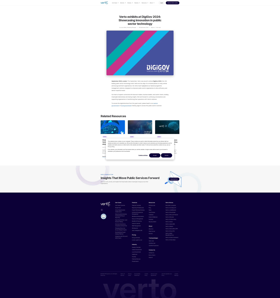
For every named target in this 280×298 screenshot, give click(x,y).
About (151, 3)
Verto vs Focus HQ (170, 231)
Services (122, 3)
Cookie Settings (176, 274)
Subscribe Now (174, 179)
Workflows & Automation (138, 216)
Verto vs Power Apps (170, 239)
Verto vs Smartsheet (170, 212)
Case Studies (152, 212)
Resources (144, 3)
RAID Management (136, 225)
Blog (150, 207)
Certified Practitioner (154, 245)
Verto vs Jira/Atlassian (171, 210)
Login (161, 3)
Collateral (151, 214)
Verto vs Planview (170, 217)
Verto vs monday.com (171, 207)
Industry (129, 3)
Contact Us (151, 252)
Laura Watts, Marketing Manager (128, 27)
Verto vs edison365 (170, 224)
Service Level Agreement (154, 274)
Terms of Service (123, 274)
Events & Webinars (153, 217)
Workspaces (135, 228)
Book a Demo (152, 255)
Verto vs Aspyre (169, 226)
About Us (151, 229)
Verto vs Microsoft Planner (172, 214)
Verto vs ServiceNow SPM (172, 228)
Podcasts (151, 219)
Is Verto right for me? (137, 240)
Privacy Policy (129, 274)
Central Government (137, 249)
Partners (151, 233)
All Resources (152, 205)
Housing (134, 256)
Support (151, 257)
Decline (166, 155)
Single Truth (118, 207)
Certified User (152, 243)
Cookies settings (143, 155)
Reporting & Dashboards (138, 207)
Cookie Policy (146, 274)
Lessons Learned (136, 223)
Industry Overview (136, 247)
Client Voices (152, 231)
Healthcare (134, 254)
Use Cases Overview (120, 205)
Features (136, 3)
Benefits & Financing (137, 221)
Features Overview (136, 205)
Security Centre (152, 221)
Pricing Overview (136, 237)
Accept (155, 155)
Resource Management (137, 218)
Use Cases (114, 3)
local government (126, 105)
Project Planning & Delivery (138, 210)
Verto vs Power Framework (172, 237)
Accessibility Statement (137, 274)
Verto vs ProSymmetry (171, 219)
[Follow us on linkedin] (102, 210)
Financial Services (136, 259)
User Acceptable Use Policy (167, 274)
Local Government (136, 252)
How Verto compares (171, 205)
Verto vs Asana (169, 221)
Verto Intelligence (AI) (137, 230)
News (150, 210)
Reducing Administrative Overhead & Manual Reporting (121, 216)
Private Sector (135, 261)
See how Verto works (173, 3)
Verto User (151, 241)
